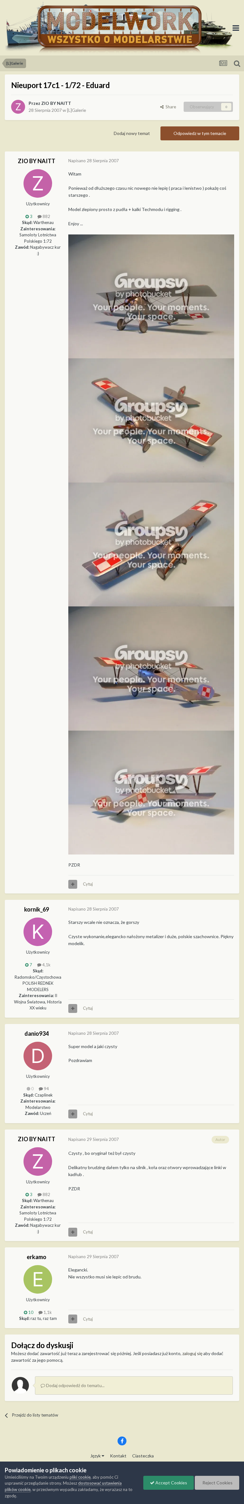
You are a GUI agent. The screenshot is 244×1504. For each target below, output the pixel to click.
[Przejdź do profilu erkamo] (38, 1279)
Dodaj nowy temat (132, 133)
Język (96, 1455)
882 (46, 216)
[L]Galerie (76, 110)
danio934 (36, 1033)
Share (170, 106)
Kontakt (118, 1455)
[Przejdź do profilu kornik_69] (38, 932)
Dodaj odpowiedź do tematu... (75, 1385)
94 (46, 1088)
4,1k (46, 964)
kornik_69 (36, 909)
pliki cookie (80, 1477)
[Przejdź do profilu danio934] (38, 1056)
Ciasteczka (143, 1455)
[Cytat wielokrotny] (72, 884)
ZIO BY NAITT (56, 103)
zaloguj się (192, 1353)
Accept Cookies (170, 1482)
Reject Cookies (217, 1482)
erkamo (36, 1256)
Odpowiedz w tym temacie (199, 133)
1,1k (47, 1312)
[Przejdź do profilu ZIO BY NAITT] (18, 107)
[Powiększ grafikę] (151, 295)
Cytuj (88, 883)
